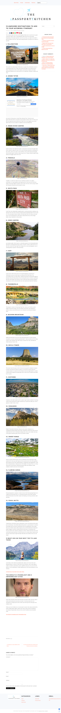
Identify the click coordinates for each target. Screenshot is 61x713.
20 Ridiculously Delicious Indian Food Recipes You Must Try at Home (48, 67)
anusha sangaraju (45, 66)
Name (7, 672)
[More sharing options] (21, 33)
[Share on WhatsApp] (15, 33)
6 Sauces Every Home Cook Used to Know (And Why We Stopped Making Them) (48, 38)
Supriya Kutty (44, 65)
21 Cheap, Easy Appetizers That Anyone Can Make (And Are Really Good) (48, 60)
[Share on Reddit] (13, 33)
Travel (33, 2)
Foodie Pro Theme (43, 711)
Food (21, 2)
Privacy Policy (38, 700)
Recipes (16, 2)
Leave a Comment (21, 30)
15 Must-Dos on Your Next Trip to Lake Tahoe (15, 571)
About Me (37, 698)
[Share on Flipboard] (19, 33)
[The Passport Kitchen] (30, 23)
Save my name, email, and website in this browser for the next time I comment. (21, 685)
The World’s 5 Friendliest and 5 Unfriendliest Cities (16, 614)
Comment (8, 657)
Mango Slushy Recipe (51, 65)
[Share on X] (11, 33)
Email (7, 676)
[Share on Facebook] (10, 33)
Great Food (23, 702)
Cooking (27, 2)
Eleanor (43, 62)
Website (7, 680)
